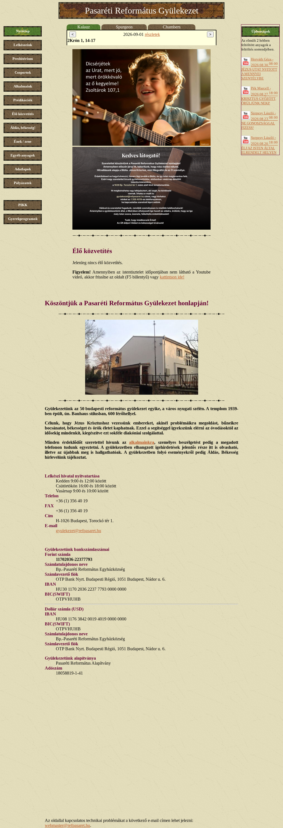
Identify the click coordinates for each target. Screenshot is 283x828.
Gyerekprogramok (23, 219)
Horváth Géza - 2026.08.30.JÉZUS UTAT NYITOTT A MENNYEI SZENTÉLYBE (259, 68)
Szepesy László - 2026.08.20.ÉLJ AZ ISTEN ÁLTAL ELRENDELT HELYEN (259, 145)
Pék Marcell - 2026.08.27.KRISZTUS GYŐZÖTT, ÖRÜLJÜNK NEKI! (259, 95)
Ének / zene (23, 141)
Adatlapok (23, 169)
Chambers (171, 27)
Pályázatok (23, 183)
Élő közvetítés (23, 114)
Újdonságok (260, 31)
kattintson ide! (172, 277)
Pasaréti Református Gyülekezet (141, 10)
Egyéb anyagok (23, 155)
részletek (152, 34)
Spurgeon (124, 27)
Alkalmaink (23, 86)
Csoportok (23, 72)
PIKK (22, 205)
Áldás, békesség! (22, 128)
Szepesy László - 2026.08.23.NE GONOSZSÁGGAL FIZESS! (259, 120)
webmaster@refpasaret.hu (67, 825)
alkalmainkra (141, 442)
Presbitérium (22, 59)
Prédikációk (22, 100)
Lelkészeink (23, 45)
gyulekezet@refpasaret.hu (78, 530)
